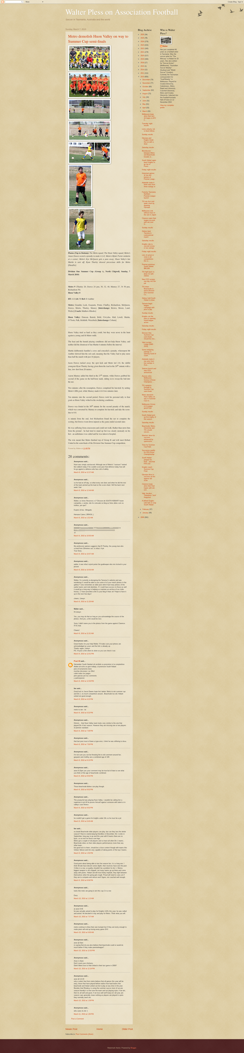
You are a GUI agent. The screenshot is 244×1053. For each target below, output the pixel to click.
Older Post (127, 1029)
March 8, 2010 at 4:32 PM (83, 713)
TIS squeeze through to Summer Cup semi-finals (148, 388)
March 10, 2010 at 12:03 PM (84, 950)
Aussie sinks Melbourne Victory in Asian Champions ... (148, 379)
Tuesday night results (147, 124)
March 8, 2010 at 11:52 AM (84, 633)
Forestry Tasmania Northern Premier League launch (149, 195)
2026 (143, 34)
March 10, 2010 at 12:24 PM (84, 969)
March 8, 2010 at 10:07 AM (84, 554)
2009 (143, 517)
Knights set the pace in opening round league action (148, 319)
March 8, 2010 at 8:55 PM (83, 776)
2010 (143, 77)
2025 (143, 38)
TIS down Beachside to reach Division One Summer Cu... (148, 291)
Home (100, 1029)
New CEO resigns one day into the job (149, 281)
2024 (143, 41)
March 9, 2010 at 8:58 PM (83, 880)
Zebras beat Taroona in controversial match (147, 234)
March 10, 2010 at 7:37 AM (84, 917)
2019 (143, 59)
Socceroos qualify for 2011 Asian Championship (148, 452)
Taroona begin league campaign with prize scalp (148, 306)
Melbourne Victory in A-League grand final (148, 406)
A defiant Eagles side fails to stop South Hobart (149, 503)
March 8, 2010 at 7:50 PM (83, 744)
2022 (143, 48)
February (145, 509)
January (145, 513)
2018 (143, 63)
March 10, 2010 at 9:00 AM (84, 932)
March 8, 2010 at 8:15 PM (83, 760)
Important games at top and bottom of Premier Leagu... (149, 176)
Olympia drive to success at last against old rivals (148, 477)
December (146, 80)
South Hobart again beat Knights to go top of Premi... (149, 163)
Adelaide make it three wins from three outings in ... (148, 185)
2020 (143, 56)
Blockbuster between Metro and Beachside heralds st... (148, 154)
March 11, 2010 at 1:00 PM (84, 1014)
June (144, 101)
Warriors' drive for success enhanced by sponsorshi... (148, 438)
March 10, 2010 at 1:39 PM (84, 1000)
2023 (143, 45)
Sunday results (147, 134)
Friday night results (149, 170)
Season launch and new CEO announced (149, 370)
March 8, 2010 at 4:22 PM (83, 699)
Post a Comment (77, 1019)
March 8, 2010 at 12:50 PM (84, 681)
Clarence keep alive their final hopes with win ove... (148, 487)
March (145, 111)
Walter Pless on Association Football (121, 12)
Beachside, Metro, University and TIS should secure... (148, 429)
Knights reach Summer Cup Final (148, 469)
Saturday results (148, 147)
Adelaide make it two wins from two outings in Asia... (148, 362)
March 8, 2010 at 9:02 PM (83, 790)
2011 (143, 73)
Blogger (133, 1048)
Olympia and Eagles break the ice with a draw (148, 141)
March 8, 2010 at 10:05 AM (84, 536)
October (145, 87)
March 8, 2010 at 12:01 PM (84, 654)
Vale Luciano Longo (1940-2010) (147, 344)
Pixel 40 (77, 661)
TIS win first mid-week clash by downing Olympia (148, 204)
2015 (143, 66)
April (144, 108)
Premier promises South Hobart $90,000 (148, 266)
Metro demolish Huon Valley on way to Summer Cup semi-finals (98, 39)
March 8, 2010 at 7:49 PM (83, 731)
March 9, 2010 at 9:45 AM (83, 821)
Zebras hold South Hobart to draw (148, 299)
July (144, 97)
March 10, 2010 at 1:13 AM (84, 898)
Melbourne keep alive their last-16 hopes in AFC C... (149, 117)
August (145, 94)
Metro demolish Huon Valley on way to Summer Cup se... (148, 398)
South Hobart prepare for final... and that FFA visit (148, 460)
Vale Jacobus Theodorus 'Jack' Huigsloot (149, 495)
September (146, 90)
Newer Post (71, 1029)
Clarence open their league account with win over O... (149, 221)
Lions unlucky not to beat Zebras (148, 130)
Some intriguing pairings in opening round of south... (149, 353)
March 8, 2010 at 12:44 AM (84, 490)
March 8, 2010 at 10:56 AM (84, 570)
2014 (143, 70)
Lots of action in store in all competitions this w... (148, 258)
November (146, 83)
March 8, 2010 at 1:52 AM (83, 518)
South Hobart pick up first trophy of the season (149, 417)
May (144, 104)
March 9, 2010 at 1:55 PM (83, 853)
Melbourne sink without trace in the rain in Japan (149, 213)
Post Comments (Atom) (84, 1034)
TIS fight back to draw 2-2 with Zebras (148, 274)
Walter (165, 46)
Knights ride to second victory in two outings (148, 246)
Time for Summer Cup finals (148, 446)
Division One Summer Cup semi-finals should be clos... (149, 336)
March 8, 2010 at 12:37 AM (84, 472)
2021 (143, 52)
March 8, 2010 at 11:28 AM (84, 601)
